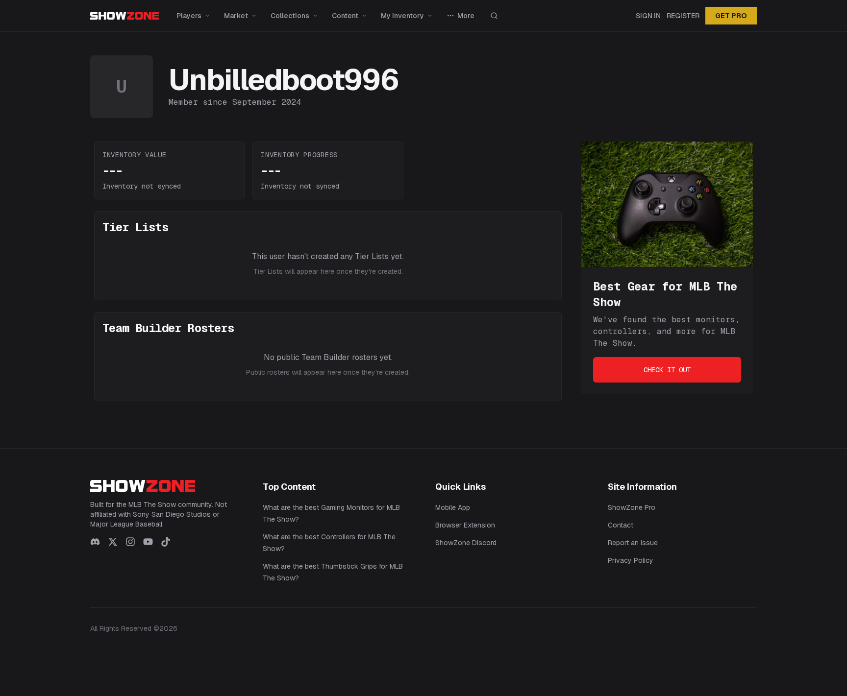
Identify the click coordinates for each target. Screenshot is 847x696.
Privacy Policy (630, 560)
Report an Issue (633, 542)
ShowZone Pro (631, 507)
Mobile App (452, 507)
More (465, 15)
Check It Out (667, 369)
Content (345, 15)
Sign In (648, 15)
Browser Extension (465, 525)
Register (683, 15)
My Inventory (402, 15)
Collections (290, 15)
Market (236, 15)
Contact (620, 525)
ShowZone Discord (466, 542)
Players (188, 15)
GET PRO (731, 15)
